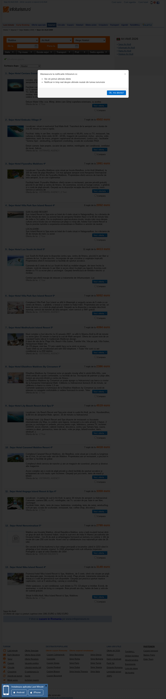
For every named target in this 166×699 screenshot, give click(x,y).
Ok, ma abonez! (116, 92)
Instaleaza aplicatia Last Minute (27, 686)
